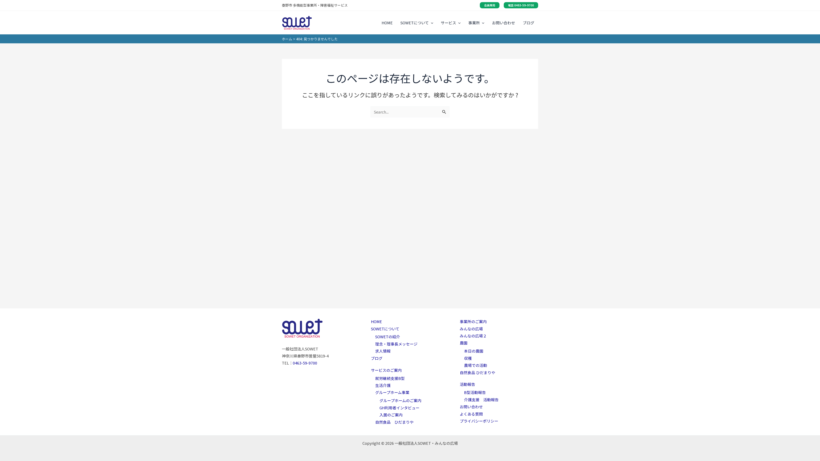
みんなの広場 (471, 328)
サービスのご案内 (386, 370)
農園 (463, 343)
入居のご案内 (391, 414)
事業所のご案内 (473, 321)
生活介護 (383, 385)
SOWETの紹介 (387, 336)
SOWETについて (385, 328)
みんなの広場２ (473, 335)
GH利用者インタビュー (399, 407)
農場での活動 (475, 365)
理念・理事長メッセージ (396, 344)
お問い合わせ (471, 406)
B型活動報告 (475, 392)
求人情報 (383, 351)
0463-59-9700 (305, 363)
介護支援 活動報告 (481, 399)
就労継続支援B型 (390, 378)
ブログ (376, 358)
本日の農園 (473, 351)
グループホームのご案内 (400, 400)
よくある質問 (471, 414)
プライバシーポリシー (479, 421)
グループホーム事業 (392, 392)
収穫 (468, 358)
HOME (376, 321)
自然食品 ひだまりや (394, 422)
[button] (489, 5)
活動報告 (467, 384)
